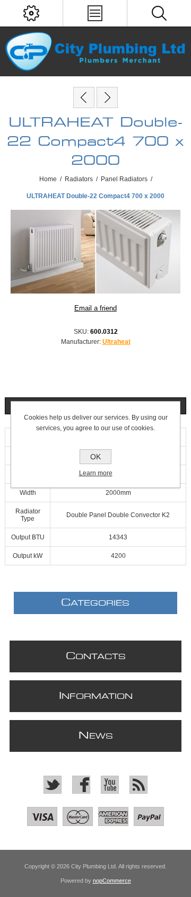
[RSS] (138, 784)
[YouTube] (109, 784)
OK (95, 456)
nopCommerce (112, 880)
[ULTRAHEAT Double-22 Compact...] (83, 97)
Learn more (95, 473)
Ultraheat (116, 341)
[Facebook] (81, 784)
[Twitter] (52, 784)
